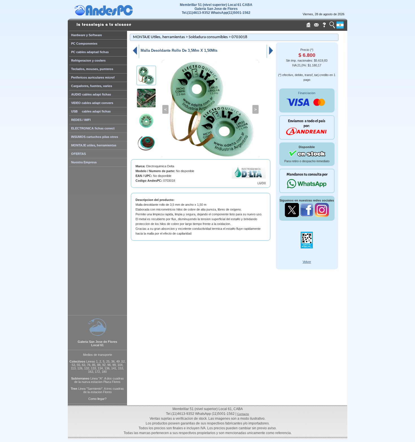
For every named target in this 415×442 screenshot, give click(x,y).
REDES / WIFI (81, 120)
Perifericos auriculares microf (93, 77)
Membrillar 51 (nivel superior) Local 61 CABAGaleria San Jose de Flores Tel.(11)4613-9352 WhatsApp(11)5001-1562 (216, 9)
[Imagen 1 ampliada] (210, 109)
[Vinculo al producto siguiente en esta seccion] (271, 54)
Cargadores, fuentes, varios (91, 86)
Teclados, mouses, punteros (92, 69)
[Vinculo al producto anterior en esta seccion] (134, 54)
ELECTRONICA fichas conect (93, 128)
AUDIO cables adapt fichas (91, 94)
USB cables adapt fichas (91, 111)
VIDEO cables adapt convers (92, 103)
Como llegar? (97, 398)
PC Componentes (84, 43)
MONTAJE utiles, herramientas (93, 145)
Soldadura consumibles (208, 37)
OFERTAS (78, 153)
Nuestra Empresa (84, 162)
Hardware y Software (86, 35)
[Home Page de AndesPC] (114, 14)
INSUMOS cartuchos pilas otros (94, 136)
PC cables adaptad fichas (90, 52)
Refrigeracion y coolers (88, 60)
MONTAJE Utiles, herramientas (159, 37)
